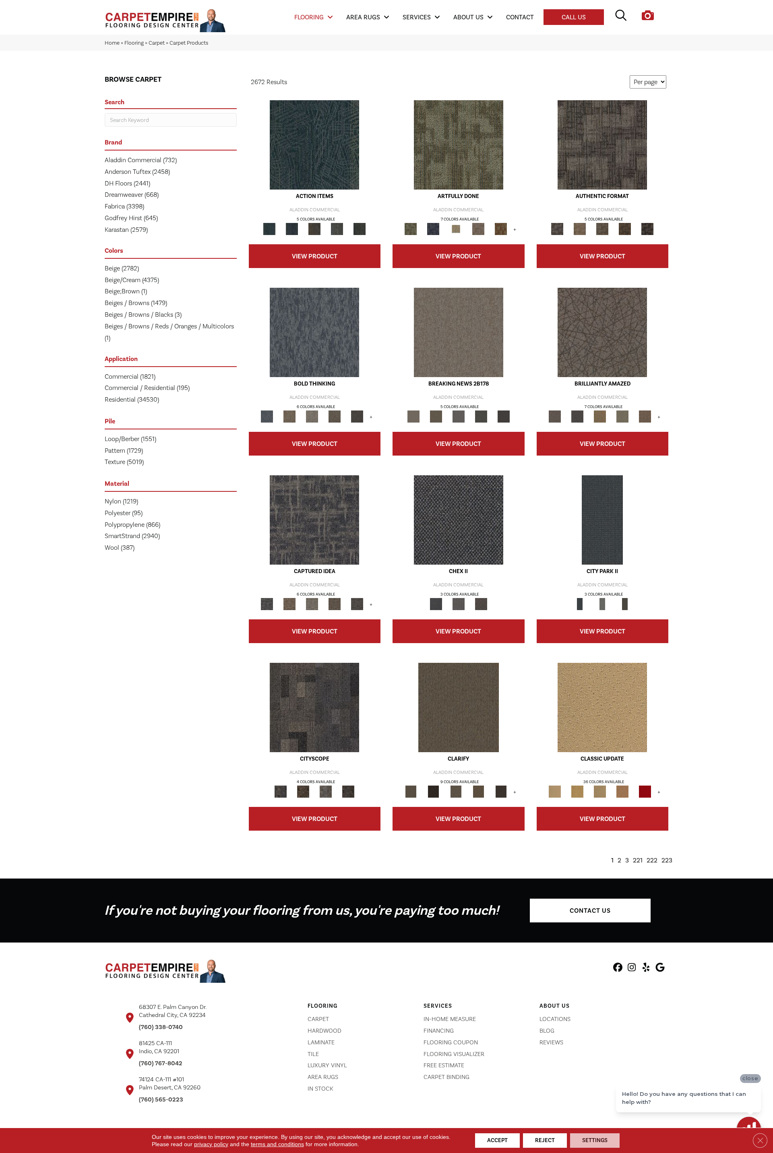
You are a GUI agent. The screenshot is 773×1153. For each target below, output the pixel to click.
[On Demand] (481, 416)
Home (112, 42)
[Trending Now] (458, 332)
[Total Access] (504, 416)
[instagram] (632, 969)
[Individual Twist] (602, 229)
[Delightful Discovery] (458, 145)
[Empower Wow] (622, 416)
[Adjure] (501, 791)
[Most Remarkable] (433, 229)
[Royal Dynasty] (645, 791)
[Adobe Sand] (602, 707)
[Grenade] (289, 416)
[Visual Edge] (602, 145)
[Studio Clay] (622, 791)
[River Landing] (458, 520)
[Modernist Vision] (456, 229)
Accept (497, 1140)
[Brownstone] (314, 229)
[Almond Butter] (600, 791)
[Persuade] (478, 791)
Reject (545, 1140)
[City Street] (359, 229)
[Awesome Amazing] (478, 229)
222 (652, 860)
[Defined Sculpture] (580, 229)
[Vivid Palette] (501, 229)
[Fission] (334, 416)
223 (666, 860)
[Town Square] (459, 604)
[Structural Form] (647, 229)
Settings (595, 1140)
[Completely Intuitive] (600, 416)
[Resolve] (458, 707)
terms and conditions (277, 1144)
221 (638, 860)
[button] (590, 910)
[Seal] (357, 416)
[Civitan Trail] (303, 791)
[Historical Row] (481, 604)
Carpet (157, 42)
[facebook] (618, 969)
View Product (314, 256)
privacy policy (211, 1144)
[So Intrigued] (602, 332)
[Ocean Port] (292, 229)
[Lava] (312, 416)
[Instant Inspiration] (645, 416)
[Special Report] (436, 416)
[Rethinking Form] (625, 229)
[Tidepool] (314, 145)
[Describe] (456, 791)
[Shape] (314, 332)
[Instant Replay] (459, 416)
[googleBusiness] (660, 969)
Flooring (134, 42)
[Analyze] (433, 791)
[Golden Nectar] (577, 791)
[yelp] (646, 969)
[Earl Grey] (337, 229)
